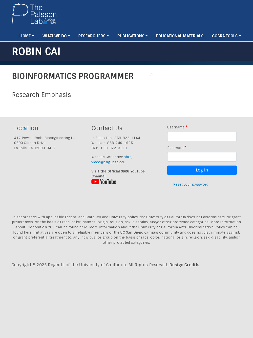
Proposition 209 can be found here (56, 227)
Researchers (91, 36)
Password (175, 147)
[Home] (34, 15)
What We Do (54, 36)
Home (25, 36)
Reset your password (190, 184)
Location (26, 128)
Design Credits (184, 264)
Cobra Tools (225, 36)
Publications (131, 36)
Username (176, 127)
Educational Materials (180, 36)
